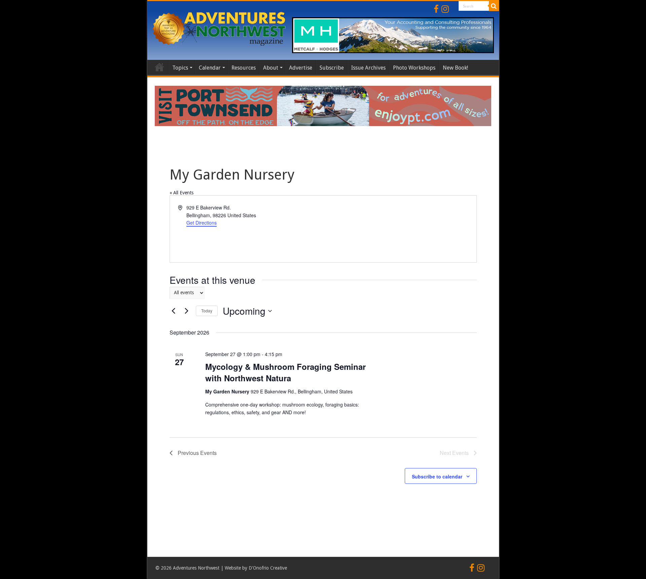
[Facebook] (436, 9)
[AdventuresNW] (219, 28)
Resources (243, 68)
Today (206, 310)
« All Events (181, 192)
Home (159, 67)
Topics (180, 68)
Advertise (300, 68)
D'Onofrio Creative (268, 568)
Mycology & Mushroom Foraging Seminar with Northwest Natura (285, 372)
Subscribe (332, 68)
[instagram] (445, 9)
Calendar (210, 68)
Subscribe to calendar (437, 476)
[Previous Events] (174, 311)
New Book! (455, 68)
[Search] (494, 6)
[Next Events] (187, 311)
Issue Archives (368, 68)
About (270, 68)
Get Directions (201, 222)
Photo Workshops (414, 68)
